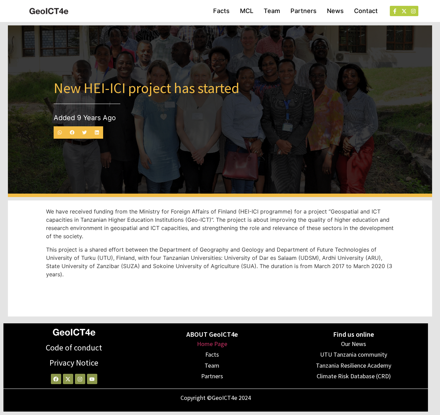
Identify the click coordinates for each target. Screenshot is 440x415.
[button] (60, 132)
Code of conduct (74, 347)
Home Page (212, 344)
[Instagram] (80, 379)
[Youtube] (92, 379)
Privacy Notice (74, 362)
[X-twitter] (68, 379)
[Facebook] (56, 379)
